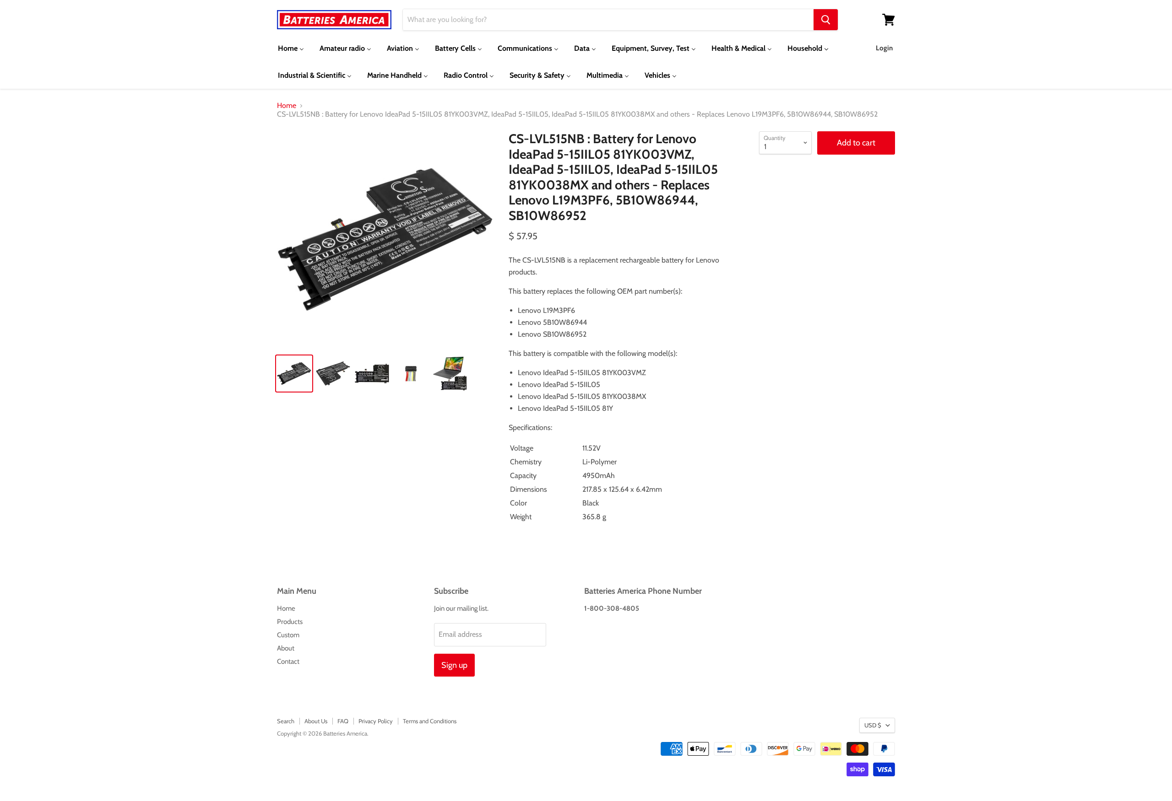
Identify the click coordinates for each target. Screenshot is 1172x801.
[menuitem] (291, 48)
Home (286, 106)
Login (884, 48)
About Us (315, 721)
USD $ (872, 725)
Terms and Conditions (429, 721)
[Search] (826, 19)
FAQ (342, 721)
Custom (288, 635)
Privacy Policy (375, 721)
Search (285, 721)
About (285, 648)
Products (290, 622)
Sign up (454, 665)
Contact (288, 661)
